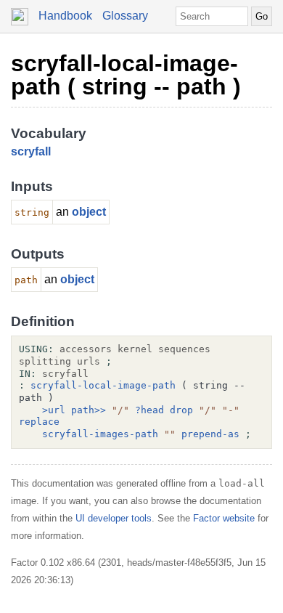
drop (181, 410)
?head (149, 410)
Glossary (125, 15)
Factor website (224, 518)
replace (39, 421)
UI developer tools (113, 518)
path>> (88, 410)
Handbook (65, 15)
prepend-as (210, 434)
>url (53, 410)
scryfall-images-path (100, 434)
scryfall (31, 151)
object (89, 212)
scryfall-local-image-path (103, 385)
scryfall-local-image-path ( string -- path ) (126, 75)
